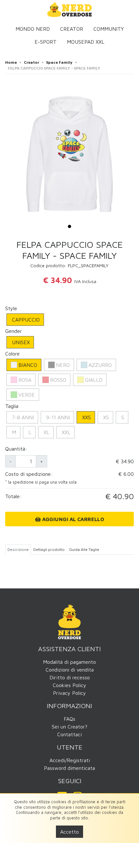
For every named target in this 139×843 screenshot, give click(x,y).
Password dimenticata (69, 768)
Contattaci (69, 734)
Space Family (59, 62)
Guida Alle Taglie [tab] (84, 549)
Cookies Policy (69, 685)
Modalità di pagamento (69, 662)
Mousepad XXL (85, 42)
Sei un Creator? (69, 726)
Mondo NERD (33, 29)
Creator (71, 29)
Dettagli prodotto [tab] (49, 549)
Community (108, 29)
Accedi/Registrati (69, 760)
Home (11, 62)
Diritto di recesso (69, 677)
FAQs (69, 719)
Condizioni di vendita (70, 670)
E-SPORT (46, 42)
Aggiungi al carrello (72, 519)
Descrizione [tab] (18, 549)
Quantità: (16, 449)
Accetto (69, 832)
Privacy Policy (69, 693)
